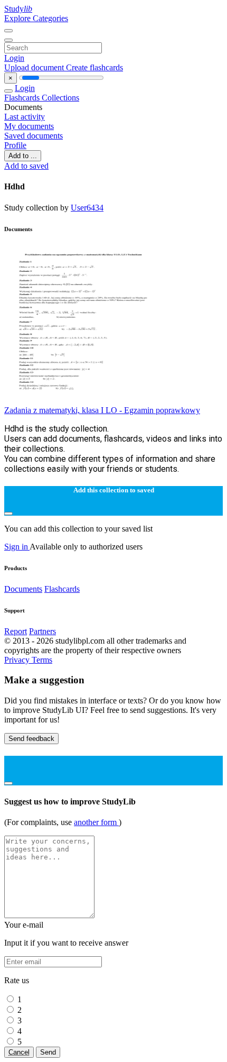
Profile (15, 145)
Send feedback (31, 739)
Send (48, 1052)
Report (15, 631)
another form (96, 822)
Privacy (18, 659)
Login (14, 57)
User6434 (87, 207)
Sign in (17, 546)
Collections (60, 97)
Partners (42, 631)
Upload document (35, 67)
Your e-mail (23, 924)
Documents (23, 588)
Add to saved (26, 165)
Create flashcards (94, 67)
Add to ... (22, 156)
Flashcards (23, 97)
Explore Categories (36, 18)
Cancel (19, 1052)
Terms (42, 659)
